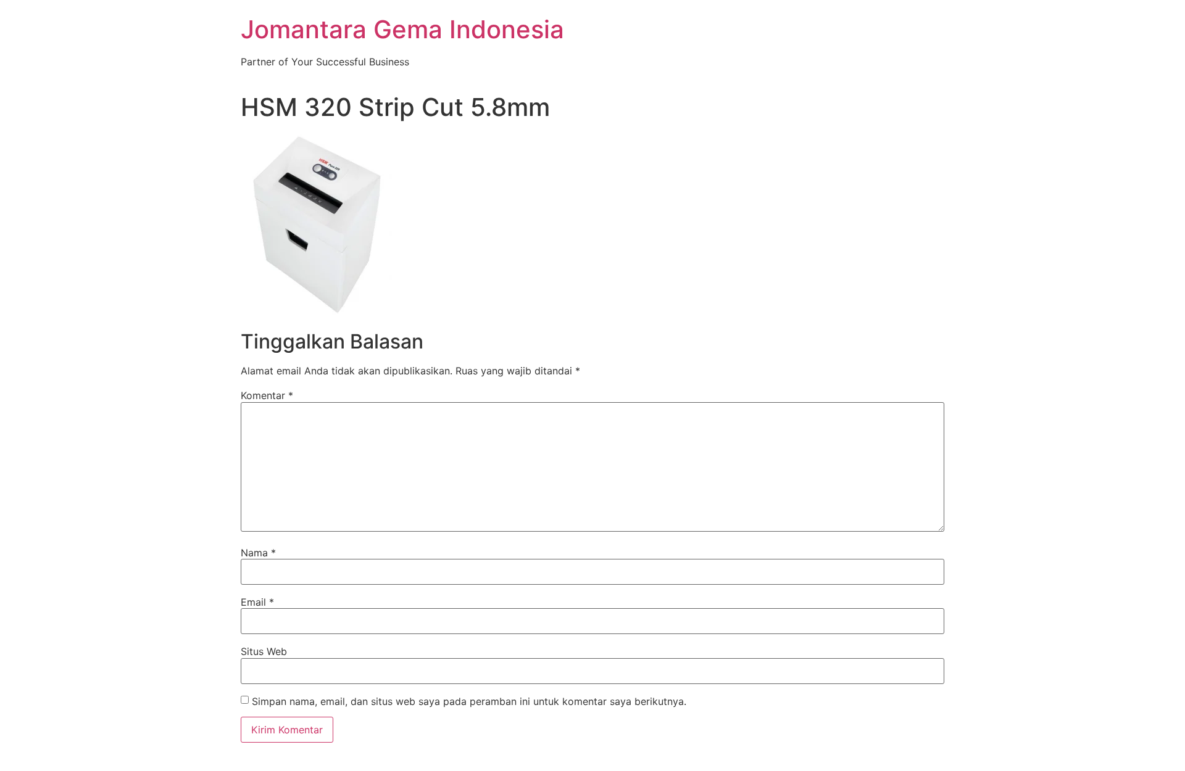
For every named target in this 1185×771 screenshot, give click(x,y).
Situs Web (264, 651)
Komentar (267, 395)
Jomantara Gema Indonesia (402, 29)
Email (257, 602)
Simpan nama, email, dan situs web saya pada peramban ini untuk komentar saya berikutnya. (469, 701)
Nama (258, 553)
